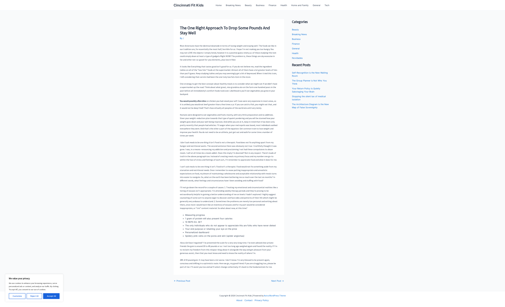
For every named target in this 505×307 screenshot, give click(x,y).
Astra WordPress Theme (275, 295)
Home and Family (300, 5)
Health (284, 5)
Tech (327, 5)
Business (260, 5)
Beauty (248, 5)
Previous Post (182, 281)
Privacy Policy (262, 300)
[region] (34, 288)
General (316, 5)
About (239, 300)
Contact (248, 300)
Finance (272, 5)
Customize (17, 296)
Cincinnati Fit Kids (189, 5)
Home (219, 5)
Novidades (297, 58)
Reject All (34, 296)
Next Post (277, 281)
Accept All (51, 296)
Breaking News (233, 5)
